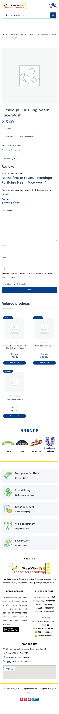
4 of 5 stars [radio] (14, 203)
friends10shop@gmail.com (22, 657)
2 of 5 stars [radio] (7, 203)
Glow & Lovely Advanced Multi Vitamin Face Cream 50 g (14, 347)
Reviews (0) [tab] (9, 158)
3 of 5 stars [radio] (10, 203)
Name (5, 245)
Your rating (7, 199)
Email (4, 257)
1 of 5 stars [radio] (3, 203)
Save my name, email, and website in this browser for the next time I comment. (28, 275)
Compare (9, 136)
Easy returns (22, 540)
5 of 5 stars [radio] (18, 203)
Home (4, 34)
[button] (14, 363)
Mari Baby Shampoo (44, 346)
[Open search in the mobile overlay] (29, 15)
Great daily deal (24, 507)
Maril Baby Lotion (14, 399)
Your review (7, 210)
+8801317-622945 (20, 653)
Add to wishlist (26, 136)
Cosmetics (32, 34)
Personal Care (17, 34)
